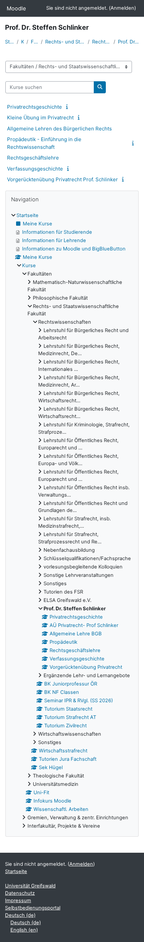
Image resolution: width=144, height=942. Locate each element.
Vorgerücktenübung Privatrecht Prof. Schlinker (62, 179)
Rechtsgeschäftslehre (33, 157)
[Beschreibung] (68, 107)
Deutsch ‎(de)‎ (20, 915)
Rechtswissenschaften (101, 42)
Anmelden (122, 8)
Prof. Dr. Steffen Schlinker (128, 42)
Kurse (22, 42)
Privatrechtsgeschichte (34, 107)
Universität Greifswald (30, 886)
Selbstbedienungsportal (32, 908)
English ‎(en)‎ (24, 930)
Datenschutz (20, 893)
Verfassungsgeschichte (35, 169)
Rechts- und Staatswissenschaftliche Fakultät (65, 42)
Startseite (9, 42)
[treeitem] (72, 521)
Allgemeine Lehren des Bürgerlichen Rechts (59, 128)
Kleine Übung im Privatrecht (40, 117)
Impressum (18, 901)
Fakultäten (34, 42)
